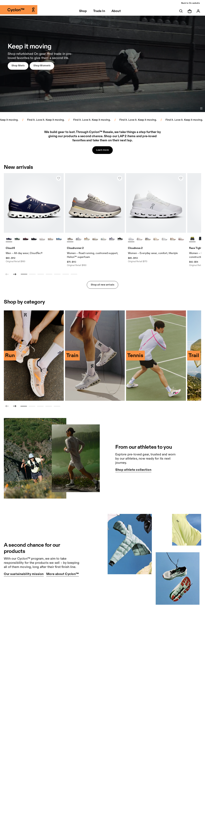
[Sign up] (198, 11)
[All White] (131, 238)
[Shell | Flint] (173, 238)
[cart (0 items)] (190, 11)
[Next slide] (15, 274)
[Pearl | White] (50, 238)
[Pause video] (201, 108)
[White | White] (42, 238)
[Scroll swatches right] (60, 239)
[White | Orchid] (139, 238)
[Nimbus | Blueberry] (112, 238)
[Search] (181, 11)
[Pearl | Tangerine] (87, 238)
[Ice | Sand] (164, 238)
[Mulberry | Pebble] (25, 238)
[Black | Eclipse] (34, 238)
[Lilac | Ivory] (70, 238)
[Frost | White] (78, 238)
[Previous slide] (7, 406)
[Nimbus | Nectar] (148, 238)
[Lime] (192, 238)
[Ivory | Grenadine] (156, 238)
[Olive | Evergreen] (17, 238)
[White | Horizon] (103, 238)
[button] (18, 66)
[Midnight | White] (9, 238)
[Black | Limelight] (200, 238)
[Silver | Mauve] (95, 238)
